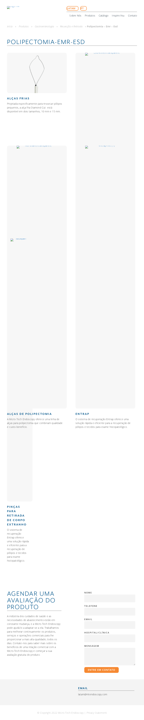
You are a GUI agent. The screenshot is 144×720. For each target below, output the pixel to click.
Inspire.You (118, 15)
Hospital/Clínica (96, 632)
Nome (88, 592)
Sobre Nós (75, 15)
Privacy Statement (97, 712)
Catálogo (104, 15)
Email (88, 619)
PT (82, 8)
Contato (132, 15)
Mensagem (91, 645)
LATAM (71, 8)
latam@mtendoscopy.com (92, 694)
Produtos (90, 15)
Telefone (90, 605)
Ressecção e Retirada (71, 26)
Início (10, 26)
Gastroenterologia (44, 26)
